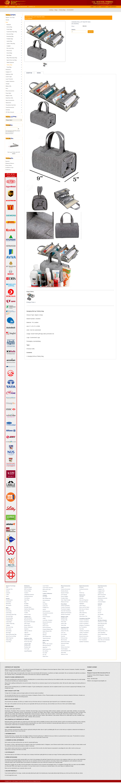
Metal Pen (45, 647)
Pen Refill (45, 652)
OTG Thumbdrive (83, 638)
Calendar (81, 598)
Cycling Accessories (83, 589)
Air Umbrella (100, 614)
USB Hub (26, 636)
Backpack (8, 24)
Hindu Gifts (63, 621)
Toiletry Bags (62, 10)
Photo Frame (46, 625)
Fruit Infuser (27, 598)
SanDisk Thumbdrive (84, 641)
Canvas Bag (9, 26)
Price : (73, 26)
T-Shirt (7, 594)
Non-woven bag (10, 48)
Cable (62, 587)
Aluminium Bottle (28, 587)
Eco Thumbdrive (83, 627)
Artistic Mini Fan (64, 628)
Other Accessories (102, 594)
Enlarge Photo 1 (31, 302)
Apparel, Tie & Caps (10, 17)
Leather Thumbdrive (83, 632)
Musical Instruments (47, 622)
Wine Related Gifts (47, 636)
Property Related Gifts (48, 629)
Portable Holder (64, 598)
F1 (80, 590)
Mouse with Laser (47, 589)
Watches (44, 634)
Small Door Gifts (9, 97)
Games (44, 609)
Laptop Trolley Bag (10, 43)
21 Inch (99, 607)
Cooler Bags (9, 29)
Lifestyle (7, 83)
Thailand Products (102, 641)
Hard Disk (81, 628)
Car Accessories (46, 600)
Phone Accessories (10, 90)
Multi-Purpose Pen (47, 649)
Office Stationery (83, 612)
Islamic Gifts (63, 623)
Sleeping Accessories (102, 598)
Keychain (63, 636)
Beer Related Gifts (47, 598)
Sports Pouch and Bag (11, 60)
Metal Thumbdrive (83, 634)
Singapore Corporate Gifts (103, 638)
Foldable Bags (9, 38)
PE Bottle (26, 605)
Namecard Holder (65, 643)
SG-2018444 (70, 10)
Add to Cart (90, 31)
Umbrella (8, 109)
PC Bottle (26, 603)
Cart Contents (112, 6)
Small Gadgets (64, 648)
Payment (7, 161)
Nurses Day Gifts (28, 641)
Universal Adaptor (102, 601)
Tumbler (26, 612)
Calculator (81, 596)
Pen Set (44, 654)
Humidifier (45, 614)
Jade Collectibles (101, 632)
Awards (7, 19)
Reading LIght (27, 647)
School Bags (9, 53)
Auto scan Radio (28, 618)
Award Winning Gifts (102, 623)
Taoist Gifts (63, 625)
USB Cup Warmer (28, 630)
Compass (81, 587)
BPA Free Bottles (28, 589)
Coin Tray (63, 632)
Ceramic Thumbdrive (84, 619)
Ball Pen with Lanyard (47, 643)
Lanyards (8, 592)
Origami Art (45, 623)
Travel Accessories (10, 107)
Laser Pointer (46, 585)
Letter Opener (82, 605)
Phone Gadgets (64, 596)
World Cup (81, 592)
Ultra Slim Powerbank (66, 610)
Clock (44, 602)
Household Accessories (48, 613)
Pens (7, 88)
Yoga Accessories (46, 638)
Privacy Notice (8, 165)
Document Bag (9, 34)
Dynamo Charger (65, 592)
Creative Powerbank (65, 607)
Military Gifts (8, 86)
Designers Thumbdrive (84, 625)
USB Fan (26, 632)
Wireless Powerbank (65, 614)
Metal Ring (8, 603)
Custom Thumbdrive (83, 623)
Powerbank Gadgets (65, 609)
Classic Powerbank (65, 605)
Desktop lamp (27, 645)
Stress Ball (63, 652)
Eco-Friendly (64, 634)
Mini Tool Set (64, 639)
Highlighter (81, 603)
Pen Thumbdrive (83, 639)
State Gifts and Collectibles (104, 639)
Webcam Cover (64, 654)
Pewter (99, 636)
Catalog (51, 10)
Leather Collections (10, 81)
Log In (97, 6)
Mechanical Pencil (47, 645)
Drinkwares (8, 69)
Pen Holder (81, 614)
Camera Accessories (65, 589)
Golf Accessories (46, 611)
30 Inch (99, 612)
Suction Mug (27, 610)
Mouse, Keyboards (28, 627)
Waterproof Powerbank (66, 612)
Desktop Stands (64, 590)
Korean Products (46, 616)
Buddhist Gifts (64, 618)
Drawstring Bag (9, 36)
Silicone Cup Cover (65, 647)
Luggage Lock (101, 589)
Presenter (45, 591)
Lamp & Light (9, 76)
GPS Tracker (27, 623)
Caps (7, 587)
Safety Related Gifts (47, 631)
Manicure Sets (64, 638)
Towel (7, 596)
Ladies (44, 618)
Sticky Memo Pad (83, 616)
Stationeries (8, 102)
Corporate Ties (9, 589)
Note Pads (81, 610)
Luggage (8, 45)
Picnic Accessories (47, 627)
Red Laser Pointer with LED (14, 152)
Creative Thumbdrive (84, 621)
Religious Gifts (9, 95)
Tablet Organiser (10, 62)
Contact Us (7, 169)
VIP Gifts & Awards (10, 112)
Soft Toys (45, 632)
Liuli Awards (8, 601)
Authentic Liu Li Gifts (102, 621)
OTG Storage (64, 594)
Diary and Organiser (83, 600)
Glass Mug (26, 600)
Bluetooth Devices (28, 619)
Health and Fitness (28, 639)
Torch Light (26, 648)
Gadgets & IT (9, 71)
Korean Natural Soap (102, 634)
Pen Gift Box (45, 651)
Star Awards (8, 605)
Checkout (103, 6)
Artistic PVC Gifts (65, 630)
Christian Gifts (64, 619)
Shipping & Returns (9, 163)
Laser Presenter (9, 79)
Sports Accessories (10, 100)
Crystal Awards (9, 600)
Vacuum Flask (27, 614)
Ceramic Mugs (27, 590)
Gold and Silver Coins (102, 630)
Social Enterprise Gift (65, 650)
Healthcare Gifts (9, 74)
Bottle (99, 616)
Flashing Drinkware (28, 596)
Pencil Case (9, 50)
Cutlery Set (45, 605)
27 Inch (99, 610)
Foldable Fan (46, 607)
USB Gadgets (27, 634)
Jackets (7, 590)
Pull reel (63, 645)
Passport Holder (101, 596)
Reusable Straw (27, 607)
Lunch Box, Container (47, 620)
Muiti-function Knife (65, 641)
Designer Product (102, 628)
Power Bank (8, 93)
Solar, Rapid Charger (65, 600)
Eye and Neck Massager (29, 621)
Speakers (26, 628)
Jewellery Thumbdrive (84, 630)
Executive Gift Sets (83, 601)
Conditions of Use (9, 167)
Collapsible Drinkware (29, 594)
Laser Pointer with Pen (48, 587)
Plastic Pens (45, 656)
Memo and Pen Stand (84, 607)
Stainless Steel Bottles (29, 609)
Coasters (26, 592)
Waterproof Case (65, 601)
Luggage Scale (101, 590)
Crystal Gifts (100, 627)
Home (92, 6)
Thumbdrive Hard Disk (11, 105)
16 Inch (99, 605)
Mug (25, 601)
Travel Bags (100, 600)
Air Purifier (45, 596)
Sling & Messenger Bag (11, 57)
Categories (12, 6)
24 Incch (100, 609)
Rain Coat (100, 618)
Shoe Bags (8, 55)
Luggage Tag (101, 592)
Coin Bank (45, 603)
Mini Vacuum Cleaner (84, 609)
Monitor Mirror (27, 625)
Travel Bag (8, 67)
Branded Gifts (101, 625)
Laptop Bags (9, 41)
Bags (56, 10)
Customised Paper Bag (11, 31)
